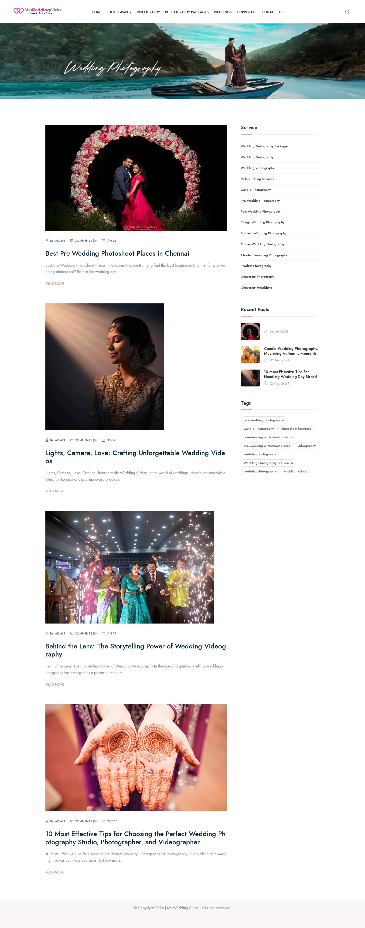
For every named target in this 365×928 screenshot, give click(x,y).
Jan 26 (112, 241)
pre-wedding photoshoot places (267, 446)
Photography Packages (187, 12)
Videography (148, 12)
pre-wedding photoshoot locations (268, 437)
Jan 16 (111, 633)
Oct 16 (112, 821)
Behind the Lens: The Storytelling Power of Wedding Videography (135, 650)
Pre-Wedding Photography (260, 200)
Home (97, 12)
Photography (119, 12)
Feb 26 (111, 440)
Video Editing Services (257, 179)
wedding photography (260, 454)
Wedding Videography (257, 168)
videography (307, 446)
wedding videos (295, 471)
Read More (54, 283)
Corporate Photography (258, 276)
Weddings (223, 12)
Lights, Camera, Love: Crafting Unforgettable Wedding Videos (135, 457)
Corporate (247, 12)
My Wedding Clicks (183, 908)
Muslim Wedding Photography (263, 244)
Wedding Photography (257, 157)
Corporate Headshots (256, 287)
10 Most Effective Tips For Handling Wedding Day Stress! (290, 374)
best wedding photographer (264, 420)
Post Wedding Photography (261, 211)
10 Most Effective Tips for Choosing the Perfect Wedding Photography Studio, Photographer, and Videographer (135, 838)
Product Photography (256, 265)
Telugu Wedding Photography (262, 222)
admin (60, 241)
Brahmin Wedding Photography (263, 233)
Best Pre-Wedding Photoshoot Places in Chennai (117, 253)
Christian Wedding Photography (264, 255)
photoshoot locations (296, 428)
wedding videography (260, 471)
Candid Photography (256, 189)
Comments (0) (86, 241)
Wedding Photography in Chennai (268, 463)
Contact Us (272, 12)
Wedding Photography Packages (264, 146)
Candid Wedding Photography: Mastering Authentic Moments (291, 351)
